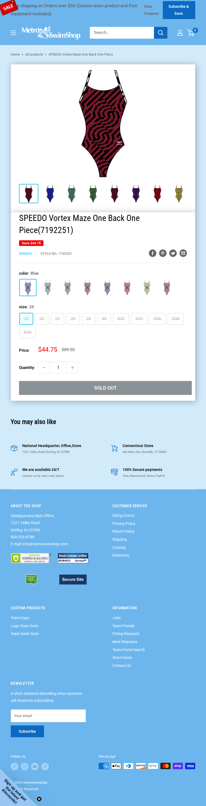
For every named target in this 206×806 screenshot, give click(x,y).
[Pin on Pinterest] (163, 253)
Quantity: (27, 367)
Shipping (119, 539)
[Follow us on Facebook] (14, 766)
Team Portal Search (128, 650)
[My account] (180, 33)
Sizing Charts (123, 515)
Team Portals (123, 626)
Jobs (116, 618)
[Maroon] (87, 287)
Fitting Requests (125, 633)
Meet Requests (124, 642)
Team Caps (20, 618)
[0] (190, 33)
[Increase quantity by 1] (72, 367)
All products (34, 54)
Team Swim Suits (25, 633)
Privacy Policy (123, 523)
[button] (19, 787)
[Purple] (107, 287)
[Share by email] (183, 253)
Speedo (25, 254)
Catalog (119, 547)
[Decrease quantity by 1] (44, 367)
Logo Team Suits (24, 626)
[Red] (127, 287)
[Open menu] (13, 33)
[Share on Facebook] (152, 253)
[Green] (67, 287)
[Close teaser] (39, 799)
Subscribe (27, 731)
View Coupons (151, 10)
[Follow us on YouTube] (35, 766)
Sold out (105, 388)
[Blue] (27, 287)
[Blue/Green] (47, 287)
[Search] (160, 33)
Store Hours (122, 657)
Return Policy (123, 531)
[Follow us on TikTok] (45, 766)
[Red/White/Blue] (166, 287)
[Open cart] (190, 33)
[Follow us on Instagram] (24, 766)
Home (15, 54)
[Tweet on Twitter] (173, 253)
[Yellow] (147, 287)
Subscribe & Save (178, 10)
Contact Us (121, 665)
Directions (120, 555)
